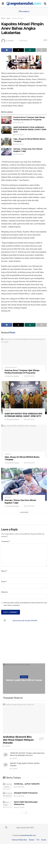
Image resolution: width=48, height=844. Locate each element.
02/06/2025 (19, 122)
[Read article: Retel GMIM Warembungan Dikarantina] (7, 804)
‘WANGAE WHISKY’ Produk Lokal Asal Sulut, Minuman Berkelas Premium (27, 754)
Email (4, 581)
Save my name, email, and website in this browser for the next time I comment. (25, 604)
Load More (24, 512)
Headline (8, 410)
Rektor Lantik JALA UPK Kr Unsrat (24, 680)
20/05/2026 (24, 685)
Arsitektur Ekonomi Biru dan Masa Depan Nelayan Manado (18, 739)
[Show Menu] (3, 3)
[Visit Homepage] (24, 3)
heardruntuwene (13, 376)
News (8, 18)
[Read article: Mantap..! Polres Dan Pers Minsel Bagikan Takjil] (6, 151)
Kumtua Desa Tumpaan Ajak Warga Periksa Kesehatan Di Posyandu (29, 118)
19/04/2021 (23, 41)
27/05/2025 (19, 135)
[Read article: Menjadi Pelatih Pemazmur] (7, 795)
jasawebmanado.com (28, 835)
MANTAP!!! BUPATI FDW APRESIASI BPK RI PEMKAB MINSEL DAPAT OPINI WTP (29, 129)
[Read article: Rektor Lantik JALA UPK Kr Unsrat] (24, 678)
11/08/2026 (19, 796)
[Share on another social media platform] (41, 50)
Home (3, 18)
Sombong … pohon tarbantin (27, 784)
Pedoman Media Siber (19, 840)
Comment (5, 541)
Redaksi (11, 41)
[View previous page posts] (22, 812)
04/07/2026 (19, 807)
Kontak (43, 840)
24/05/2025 (19, 144)
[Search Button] (45, 3)
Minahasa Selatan (11, 367)
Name (4, 571)
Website (4, 592)
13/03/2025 (19, 154)
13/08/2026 (19, 787)
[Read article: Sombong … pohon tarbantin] (7, 786)
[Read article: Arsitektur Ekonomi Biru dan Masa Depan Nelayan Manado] (24, 718)
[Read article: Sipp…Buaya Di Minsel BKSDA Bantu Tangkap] (6, 141)
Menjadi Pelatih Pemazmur (26, 793)
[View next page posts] (26, 812)
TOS (37, 840)
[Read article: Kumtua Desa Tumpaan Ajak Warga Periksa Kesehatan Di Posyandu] (6, 120)
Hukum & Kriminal (18, 18)
